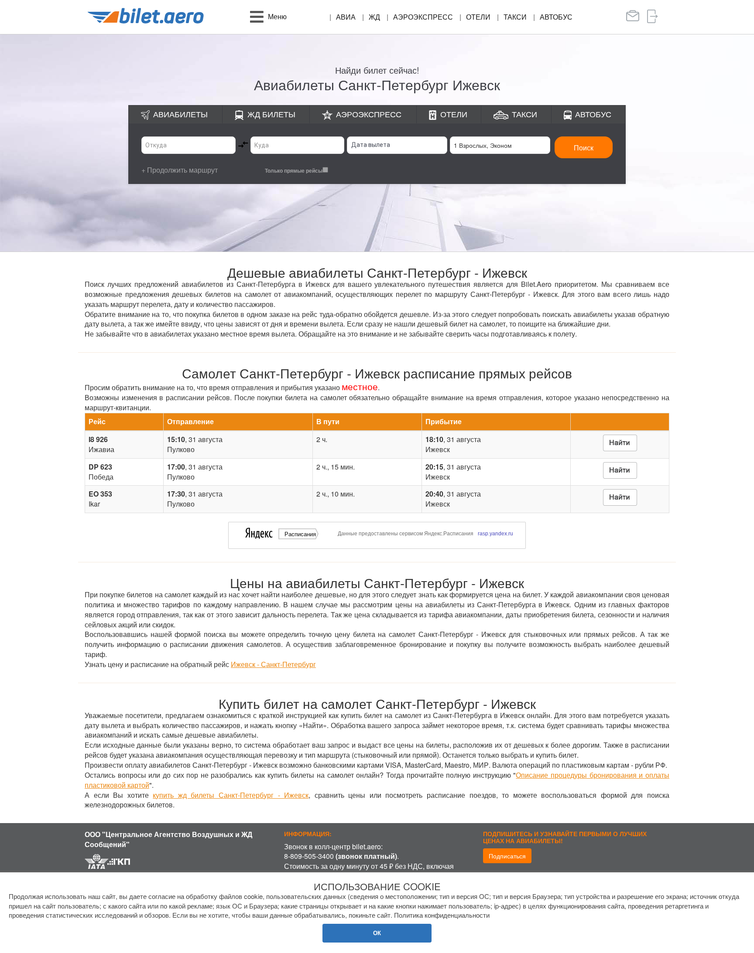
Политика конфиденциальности (442, 914)
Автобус (556, 17)
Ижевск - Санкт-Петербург (273, 664)
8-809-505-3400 (309, 856)
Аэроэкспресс (423, 17)
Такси (515, 17)
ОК (377, 933)
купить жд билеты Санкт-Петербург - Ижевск (230, 795)
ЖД (374, 17)
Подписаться (507, 855)
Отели (478, 17)
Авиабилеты (180, 113)
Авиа (346, 17)
